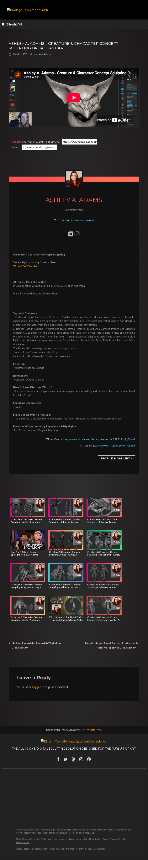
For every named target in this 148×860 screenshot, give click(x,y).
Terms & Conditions (119, 839)
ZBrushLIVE (14, 24)
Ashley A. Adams (42, 54)
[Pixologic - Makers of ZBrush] (27, 9)
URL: (57, 141)
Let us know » (94, 730)
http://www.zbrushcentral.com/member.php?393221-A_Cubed (99, 439)
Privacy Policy (22, 842)
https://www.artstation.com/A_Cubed (113, 445)
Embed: (15, 147)
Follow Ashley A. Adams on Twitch (75, 220)
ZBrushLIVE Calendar (25, 266)
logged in (38, 687)
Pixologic (16, 141)
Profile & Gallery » (116, 458)
